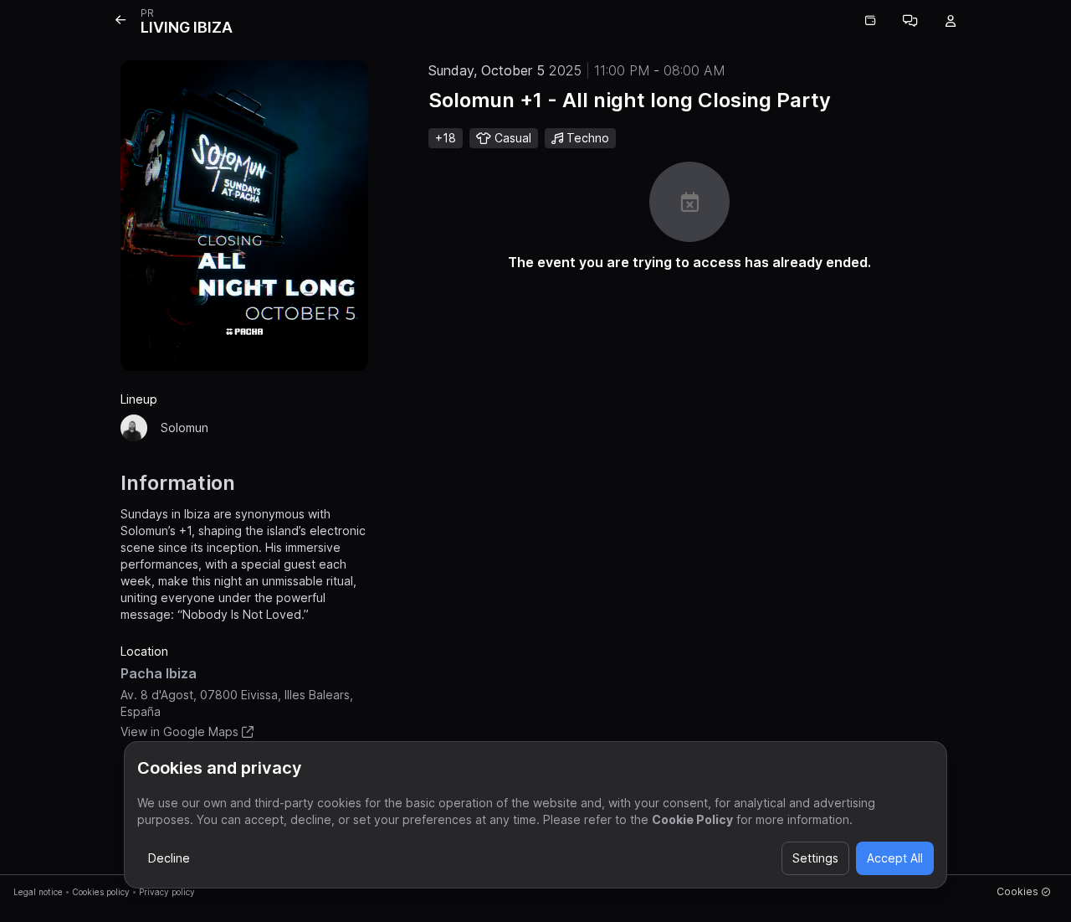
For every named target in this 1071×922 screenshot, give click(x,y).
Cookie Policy (692, 819)
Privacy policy (167, 892)
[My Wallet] (870, 21)
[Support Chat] (910, 21)
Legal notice (38, 892)
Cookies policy (101, 892)
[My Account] (950, 21)
